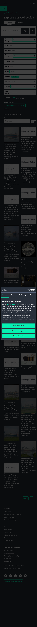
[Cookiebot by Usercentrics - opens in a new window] (27, 290)
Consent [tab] (5, 295)
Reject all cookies (18, 336)
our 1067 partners (13, 304)
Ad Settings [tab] (22, 295)
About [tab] (32, 295)
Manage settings (17, 331)
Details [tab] (13, 295)
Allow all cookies (18, 325)
